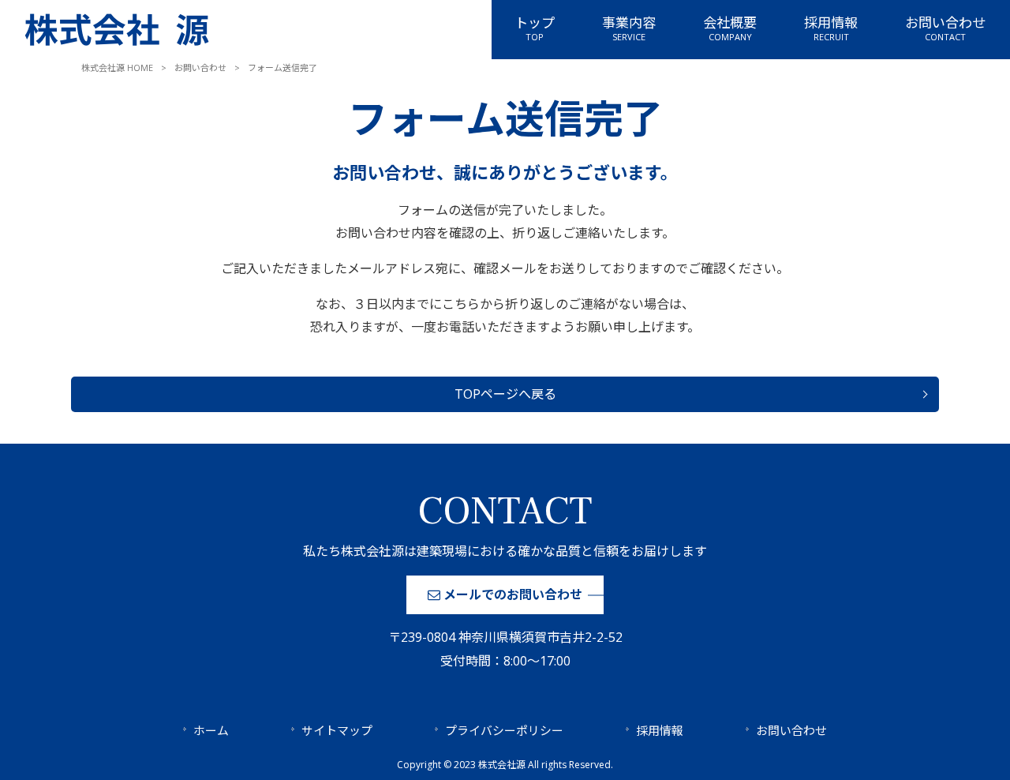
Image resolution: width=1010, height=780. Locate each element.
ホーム (211, 730)
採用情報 (659, 730)
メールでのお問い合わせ (511, 594)
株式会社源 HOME (117, 67)
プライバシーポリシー (504, 730)
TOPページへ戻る (505, 394)
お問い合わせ (200, 67)
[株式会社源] (117, 47)
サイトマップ (336, 730)
